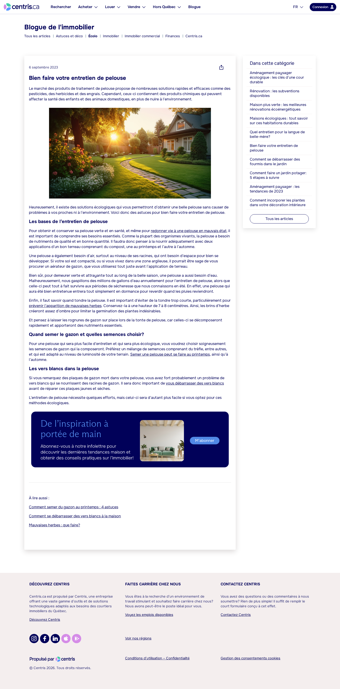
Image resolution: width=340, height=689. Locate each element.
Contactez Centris (240, 584)
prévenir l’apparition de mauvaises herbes (65, 305)
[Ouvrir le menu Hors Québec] (179, 7)
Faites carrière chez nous (153, 584)
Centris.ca (193, 36)
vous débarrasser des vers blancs (195, 383)
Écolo (92, 36)
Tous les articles (37, 36)
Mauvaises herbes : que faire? (54, 525)
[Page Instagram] (34, 638)
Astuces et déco (69, 36)
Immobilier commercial (142, 36)
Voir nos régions (138, 638)
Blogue (194, 6)
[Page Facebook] (44, 638)
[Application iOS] (66, 638)
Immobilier (111, 36)
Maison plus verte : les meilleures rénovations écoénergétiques (278, 107)
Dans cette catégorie (272, 63)
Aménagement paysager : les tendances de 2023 (275, 189)
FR (295, 6)
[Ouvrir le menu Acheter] (96, 7)
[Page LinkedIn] (55, 638)
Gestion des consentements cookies (250, 658)
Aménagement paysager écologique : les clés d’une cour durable (277, 77)
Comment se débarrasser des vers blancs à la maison (75, 516)
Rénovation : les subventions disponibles (274, 93)
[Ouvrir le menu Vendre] (144, 7)
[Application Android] (76, 638)
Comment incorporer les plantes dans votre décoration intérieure (278, 202)
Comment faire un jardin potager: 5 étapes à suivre (278, 175)
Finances (172, 36)
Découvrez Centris (49, 584)
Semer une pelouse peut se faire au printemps (170, 354)
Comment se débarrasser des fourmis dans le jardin (275, 161)
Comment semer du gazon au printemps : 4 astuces (73, 507)
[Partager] (221, 67)
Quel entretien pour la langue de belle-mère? (277, 134)
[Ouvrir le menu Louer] (119, 7)
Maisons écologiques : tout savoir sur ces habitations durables (279, 120)
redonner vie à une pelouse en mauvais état (188, 230)
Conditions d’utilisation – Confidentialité (157, 658)
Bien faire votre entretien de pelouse (274, 148)
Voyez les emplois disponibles (149, 614)
